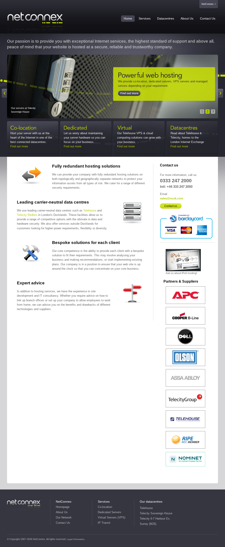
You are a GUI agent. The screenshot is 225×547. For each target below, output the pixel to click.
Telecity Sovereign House (156, 513)
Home (128, 18)
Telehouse (89, 210)
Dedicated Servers (82, 128)
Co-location (29, 128)
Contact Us (207, 18)
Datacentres (165, 18)
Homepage (62, 507)
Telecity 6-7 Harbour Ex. (155, 518)
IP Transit (104, 522)
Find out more (19, 146)
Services (145, 18)
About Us (187, 18)
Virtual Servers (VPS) (111, 517)
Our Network (64, 517)
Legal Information (76, 539)
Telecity (164, 75)
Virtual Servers (136, 128)
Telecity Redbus (27, 215)
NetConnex (207, 4)
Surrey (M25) (148, 523)
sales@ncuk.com (171, 198)
